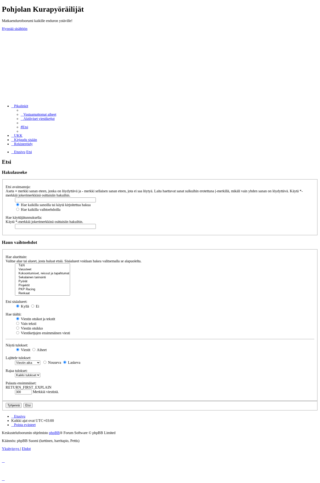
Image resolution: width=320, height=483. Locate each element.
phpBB (54, 433)
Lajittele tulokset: (18, 358)
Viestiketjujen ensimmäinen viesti (45, 333)
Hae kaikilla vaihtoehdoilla (40, 210)
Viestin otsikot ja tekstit (37, 319)
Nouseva (54, 362)
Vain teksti (28, 324)
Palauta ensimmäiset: (21, 383)
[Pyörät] (42, 281)
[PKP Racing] (42, 289)
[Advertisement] (160, 67)
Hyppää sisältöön (14, 29)
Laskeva (73, 362)
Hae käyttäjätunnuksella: (24, 217)
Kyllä (24, 306)
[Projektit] (42, 285)
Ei (37, 306)
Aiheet (41, 350)
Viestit (25, 350)
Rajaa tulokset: (16, 371)
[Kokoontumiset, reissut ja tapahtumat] (42, 273)
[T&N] (42, 266)
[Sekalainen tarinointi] (42, 277)
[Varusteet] (42, 269)
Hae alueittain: (16, 257)
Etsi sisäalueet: (16, 302)
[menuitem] (38, 114)
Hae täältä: (13, 314)
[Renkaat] (42, 293)
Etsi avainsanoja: (18, 187)
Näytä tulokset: (17, 345)
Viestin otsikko (31, 328)
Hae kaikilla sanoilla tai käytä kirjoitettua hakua (55, 205)
